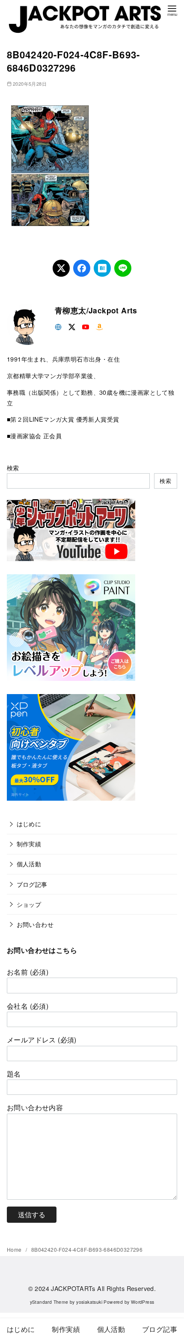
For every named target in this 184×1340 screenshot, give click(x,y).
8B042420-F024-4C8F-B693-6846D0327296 (86, 1249)
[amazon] (99, 326)
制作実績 (29, 843)
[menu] (172, 10)
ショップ (29, 904)
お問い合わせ (35, 924)
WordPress (142, 1302)
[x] (72, 326)
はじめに (29, 823)
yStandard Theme (49, 1302)
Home (15, 1249)
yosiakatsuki (89, 1302)
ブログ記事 (32, 884)
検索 (13, 467)
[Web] (58, 326)
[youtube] (85, 326)
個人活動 (29, 863)
